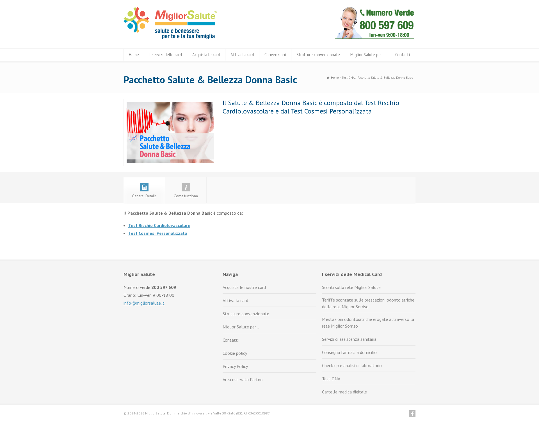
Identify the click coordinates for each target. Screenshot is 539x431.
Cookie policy (235, 353)
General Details (144, 196)
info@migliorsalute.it (144, 303)
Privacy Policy (235, 366)
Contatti (402, 54)
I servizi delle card (165, 54)
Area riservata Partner (243, 379)
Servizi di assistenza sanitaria (349, 339)
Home (134, 54)
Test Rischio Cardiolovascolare (159, 225)
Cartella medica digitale (344, 392)
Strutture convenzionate (318, 54)
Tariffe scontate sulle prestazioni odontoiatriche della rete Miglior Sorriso (368, 303)
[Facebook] (412, 413)
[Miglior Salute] (170, 37)
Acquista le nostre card (244, 287)
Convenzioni (275, 54)
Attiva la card (242, 54)
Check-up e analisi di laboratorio (352, 365)
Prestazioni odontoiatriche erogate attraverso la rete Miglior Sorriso (368, 322)
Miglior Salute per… (367, 54)
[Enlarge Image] (170, 103)
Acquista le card (206, 54)
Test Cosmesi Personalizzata (157, 233)
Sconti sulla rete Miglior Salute (351, 287)
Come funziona (186, 196)
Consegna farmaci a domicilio (349, 352)
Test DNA (331, 378)
